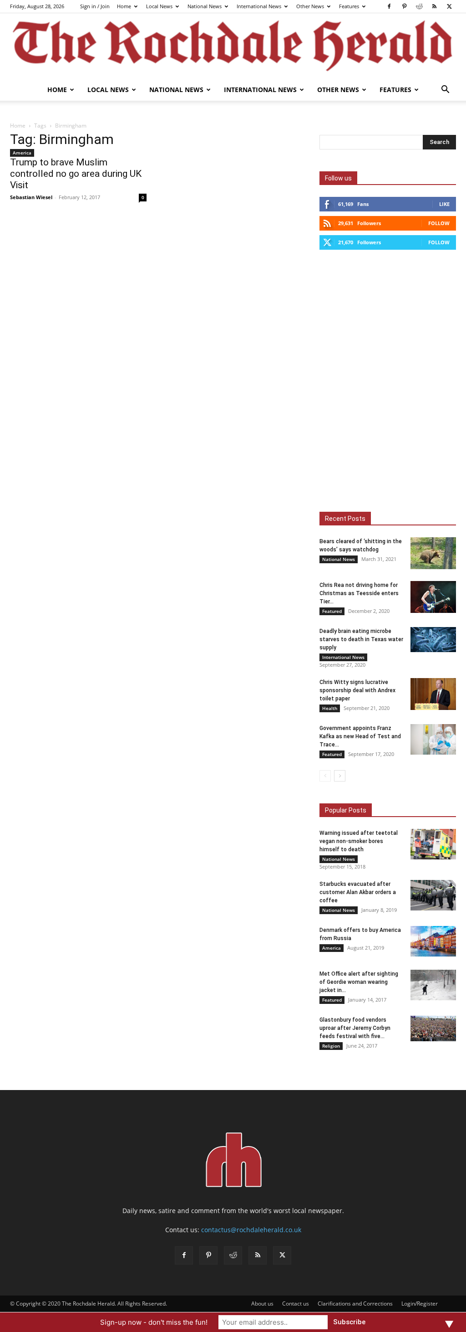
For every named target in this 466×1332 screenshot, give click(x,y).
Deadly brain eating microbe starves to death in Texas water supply (361, 639)
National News (204, 6)
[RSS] (434, 6)
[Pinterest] (404, 6)
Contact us (295, 1303)
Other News (310, 6)
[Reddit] (419, 6)
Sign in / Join (95, 6)
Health (329, 708)
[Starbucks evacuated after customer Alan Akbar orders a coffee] (433, 895)
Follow (439, 223)
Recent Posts (345, 518)
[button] (445, 90)
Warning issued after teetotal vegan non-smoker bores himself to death (358, 841)
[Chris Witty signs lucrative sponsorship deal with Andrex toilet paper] (433, 694)
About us (262, 1303)
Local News (159, 6)
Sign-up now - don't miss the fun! (154, 1322)
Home (124, 6)
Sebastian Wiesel (31, 197)
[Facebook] (389, 6)
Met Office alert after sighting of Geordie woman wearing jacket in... (358, 982)
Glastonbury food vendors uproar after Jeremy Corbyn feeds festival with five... (354, 1028)
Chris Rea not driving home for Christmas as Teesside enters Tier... (359, 593)
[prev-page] (325, 776)
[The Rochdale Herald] (233, 46)
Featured (332, 611)
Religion (331, 1046)
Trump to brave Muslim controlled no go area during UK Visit (76, 173)
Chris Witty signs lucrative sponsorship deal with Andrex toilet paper (357, 690)
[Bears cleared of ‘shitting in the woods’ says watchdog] (433, 553)
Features (349, 6)
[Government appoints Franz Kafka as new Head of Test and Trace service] (433, 739)
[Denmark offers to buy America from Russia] (433, 941)
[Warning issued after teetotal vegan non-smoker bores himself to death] (433, 844)
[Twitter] (449, 6)
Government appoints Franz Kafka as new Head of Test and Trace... (360, 736)
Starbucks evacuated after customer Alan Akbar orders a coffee (357, 892)
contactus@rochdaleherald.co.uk (251, 1229)
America (22, 152)
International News (259, 6)
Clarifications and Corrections (355, 1303)
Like (444, 204)
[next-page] (339, 776)
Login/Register (419, 1303)
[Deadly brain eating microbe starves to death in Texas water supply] (433, 639)
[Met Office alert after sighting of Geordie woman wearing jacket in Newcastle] (433, 985)
